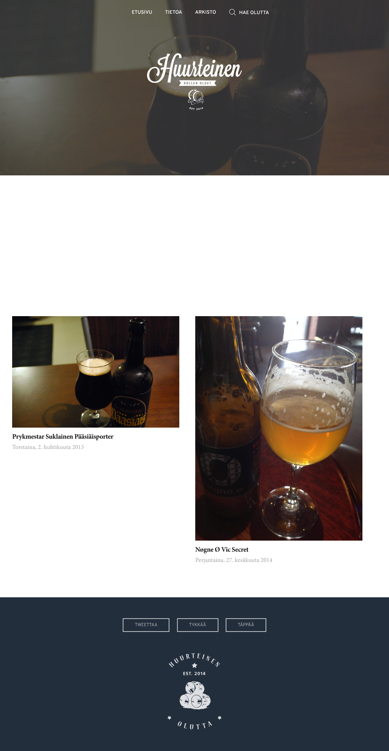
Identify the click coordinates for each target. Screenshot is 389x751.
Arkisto (205, 12)
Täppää (246, 625)
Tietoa (173, 12)
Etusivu (142, 12)
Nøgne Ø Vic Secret (221, 550)
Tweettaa (146, 625)
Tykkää (197, 625)
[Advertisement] (194, 240)
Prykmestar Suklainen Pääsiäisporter (62, 437)
